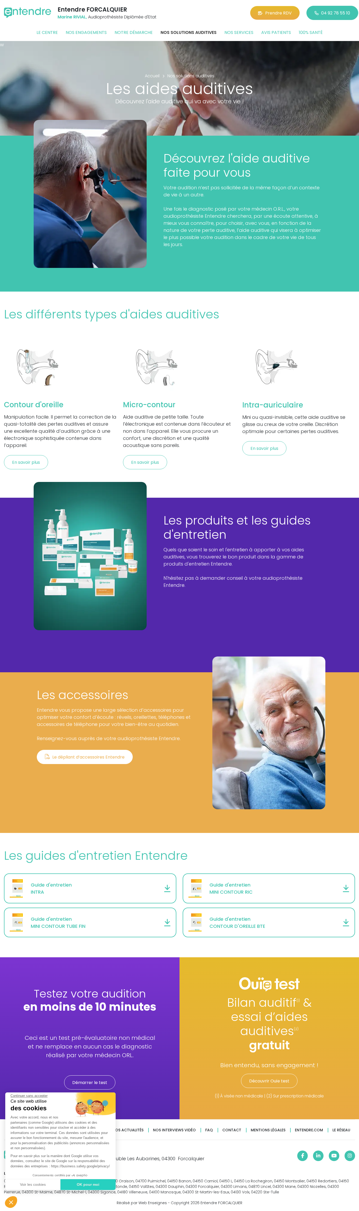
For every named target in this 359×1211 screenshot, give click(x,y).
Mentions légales (268, 1130)
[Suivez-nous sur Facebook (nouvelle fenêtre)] (302, 1156)
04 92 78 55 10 (335, 13)
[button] (11, 1202)
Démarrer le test (89, 1083)
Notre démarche (134, 32)
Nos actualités (127, 1130)
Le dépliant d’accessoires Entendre (88, 757)
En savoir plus (26, 462)
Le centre (47, 32)
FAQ (209, 1130)
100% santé (311, 32)
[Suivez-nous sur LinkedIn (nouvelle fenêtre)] (318, 1156)
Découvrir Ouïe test (269, 1081)
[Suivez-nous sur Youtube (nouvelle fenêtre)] (334, 1156)
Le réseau (341, 1130)
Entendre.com (309, 1130)
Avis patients (276, 32)
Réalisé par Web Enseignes (142, 1202)
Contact (231, 1130)
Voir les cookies (33, 1184)
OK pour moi (88, 1184)
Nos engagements (86, 32)
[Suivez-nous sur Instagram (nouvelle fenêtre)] (350, 1156)
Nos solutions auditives (189, 32)
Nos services (238, 32)
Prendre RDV (278, 13)
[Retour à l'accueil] (27, 12)
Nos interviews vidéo (174, 1130)
